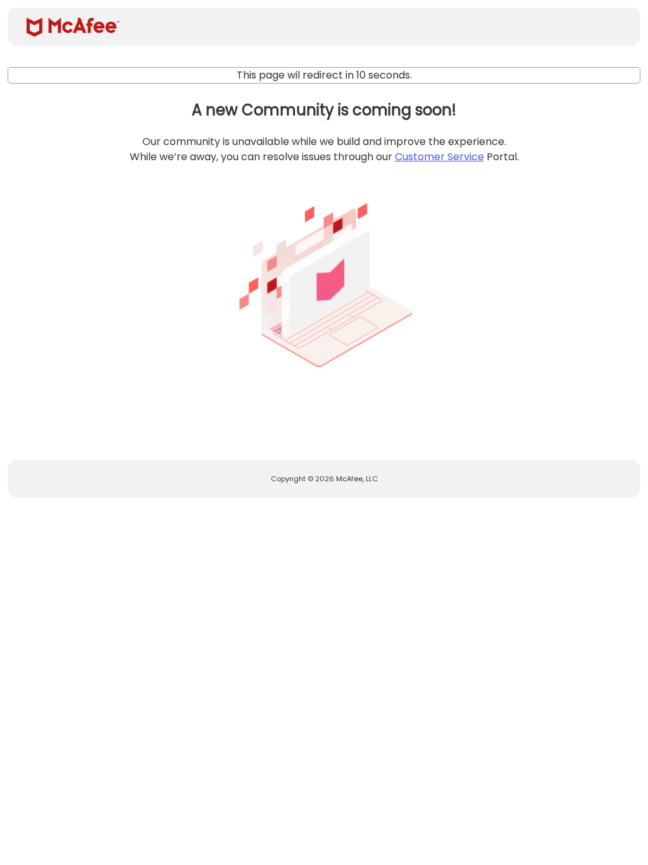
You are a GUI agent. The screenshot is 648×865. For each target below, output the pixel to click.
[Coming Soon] (324, 279)
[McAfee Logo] (73, 27)
